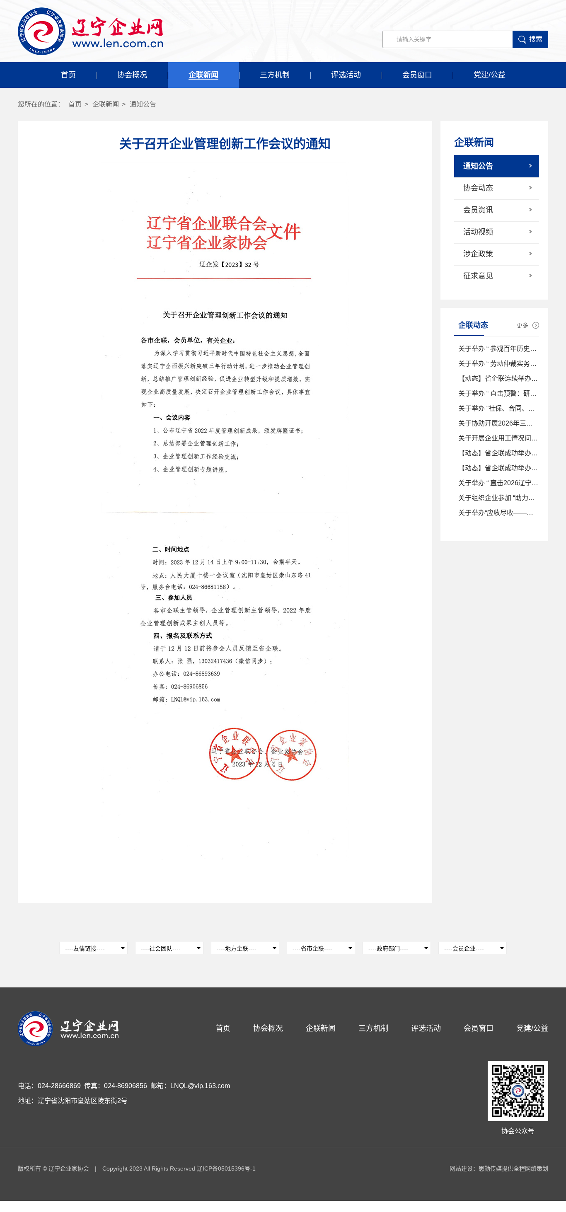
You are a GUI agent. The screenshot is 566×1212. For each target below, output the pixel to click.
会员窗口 (417, 75)
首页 (68, 75)
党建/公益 (490, 75)
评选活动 (346, 75)
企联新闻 (203, 75)
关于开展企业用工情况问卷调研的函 (511, 438)
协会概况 (132, 75)
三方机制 (275, 75)
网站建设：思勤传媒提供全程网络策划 (499, 1168)
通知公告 (143, 104)
